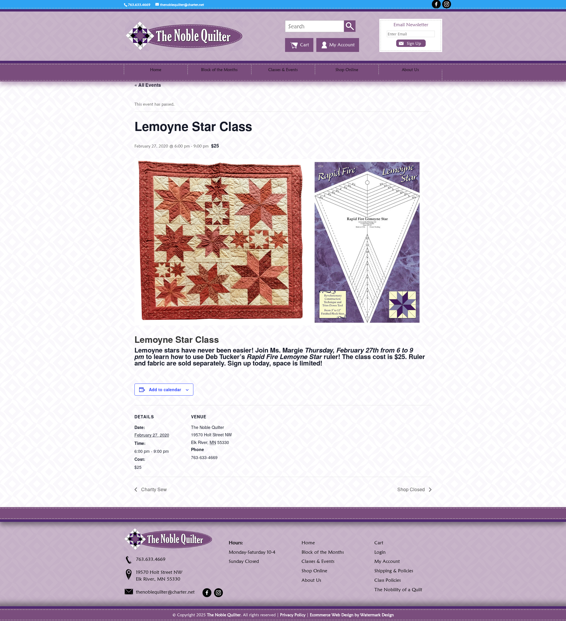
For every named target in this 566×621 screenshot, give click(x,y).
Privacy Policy (292, 614)
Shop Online (346, 69)
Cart (378, 542)
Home (155, 69)
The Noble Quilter (224, 614)
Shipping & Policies (393, 571)
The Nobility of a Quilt (398, 589)
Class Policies (387, 580)
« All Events (147, 84)
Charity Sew (153, 489)
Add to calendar (165, 389)
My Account (387, 561)
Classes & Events (283, 69)
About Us (410, 69)
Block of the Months (219, 69)
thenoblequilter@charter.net (165, 592)
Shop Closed (411, 489)
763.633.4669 (150, 559)
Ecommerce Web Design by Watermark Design (352, 614)
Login (380, 552)
